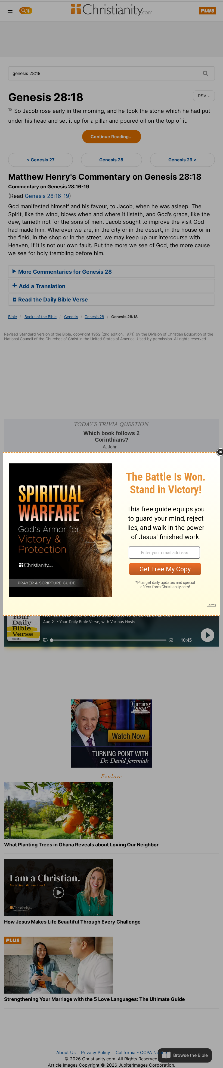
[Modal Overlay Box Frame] (111, 534)
